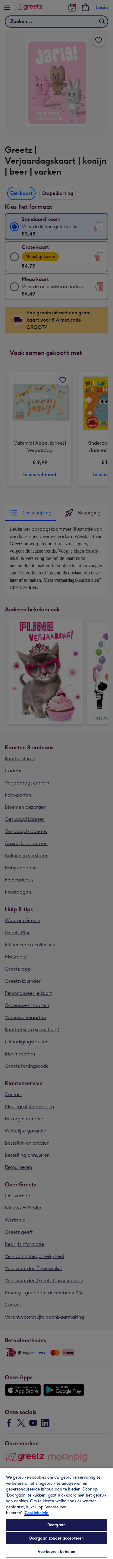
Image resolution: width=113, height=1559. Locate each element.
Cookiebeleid (37, 1512)
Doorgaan (56, 1525)
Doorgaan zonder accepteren (56, 1538)
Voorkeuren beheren (56, 1551)
